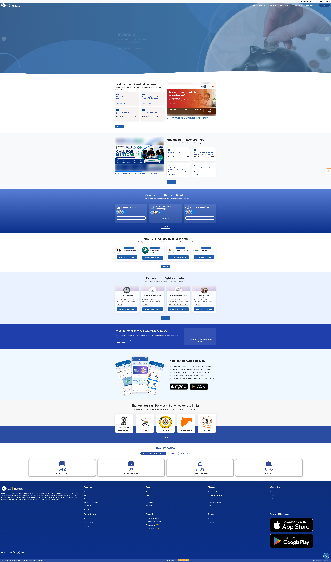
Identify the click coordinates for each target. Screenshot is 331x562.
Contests (273, 492)
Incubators (149, 502)
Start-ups (149, 492)
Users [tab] (172, 453)
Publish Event (274, 499)
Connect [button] (262, 5)
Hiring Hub (309, 5)
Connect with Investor (126, 257)
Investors (149, 499)
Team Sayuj (87, 509)
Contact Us (87, 506)
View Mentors (131, 218)
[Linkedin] (18, 552)
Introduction (153, 525)
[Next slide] (327, 39)
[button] (318, 1)
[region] (165, 39)
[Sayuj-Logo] (10, 5)
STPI (85, 499)
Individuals (149, 506)
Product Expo (297, 5)
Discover (273, 5)
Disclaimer (87, 519)
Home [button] (253, 5)
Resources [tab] (184, 453)
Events (272, 495)
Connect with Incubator (127, 309)
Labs (209, 506)
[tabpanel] (165, 468)
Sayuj (85, 492)
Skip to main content (303, 1)
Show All (119, 126)
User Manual (153, 529)
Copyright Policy (89, 526)
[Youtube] (22, 552)
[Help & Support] (326, 556)
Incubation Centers (214, 499)
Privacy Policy (88, 522)
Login (324, 5)
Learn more (119, 103)
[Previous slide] (4, 39)
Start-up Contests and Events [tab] (153, 453)
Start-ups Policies (213, 492)
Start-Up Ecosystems (91, 502)
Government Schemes (215, 495)
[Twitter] (14, 552)
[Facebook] (10, 552)
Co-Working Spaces (214, 502)
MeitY (85, 495)
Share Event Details (123, 342)
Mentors (148, 495)
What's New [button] (284, 5)
